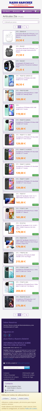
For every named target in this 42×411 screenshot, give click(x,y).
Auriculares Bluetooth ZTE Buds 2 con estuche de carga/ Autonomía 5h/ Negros (27, 50)
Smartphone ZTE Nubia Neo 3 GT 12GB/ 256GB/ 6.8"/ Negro (26, 300)
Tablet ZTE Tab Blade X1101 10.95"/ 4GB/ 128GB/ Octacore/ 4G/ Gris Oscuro (26, 227)
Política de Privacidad (8, 359)
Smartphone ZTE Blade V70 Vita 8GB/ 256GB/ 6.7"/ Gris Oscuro (27, 182)
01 (19, 27)
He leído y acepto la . (17, 363)
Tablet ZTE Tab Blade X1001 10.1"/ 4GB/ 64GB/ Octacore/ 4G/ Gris (26, 196)
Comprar (35, 42)
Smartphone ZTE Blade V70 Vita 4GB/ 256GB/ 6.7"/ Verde (27, 152)
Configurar (6, 398)
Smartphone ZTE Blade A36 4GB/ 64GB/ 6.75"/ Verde (26, 78)
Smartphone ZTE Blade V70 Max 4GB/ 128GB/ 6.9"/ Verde (27, 123)
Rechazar (13, 398)
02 (23, 27)
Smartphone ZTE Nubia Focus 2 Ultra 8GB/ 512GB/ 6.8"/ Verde (27, 270)
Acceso (17, 11)
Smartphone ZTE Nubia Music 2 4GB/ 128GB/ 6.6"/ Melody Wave (27, 93)
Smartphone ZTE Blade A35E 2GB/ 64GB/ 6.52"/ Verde (26, 108)
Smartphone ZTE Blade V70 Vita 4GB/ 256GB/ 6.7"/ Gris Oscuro (27, 137)
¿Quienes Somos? (9, 379)
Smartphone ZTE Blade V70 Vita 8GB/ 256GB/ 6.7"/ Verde (27, 167)
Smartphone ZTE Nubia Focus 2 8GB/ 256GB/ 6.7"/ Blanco (27, 211)
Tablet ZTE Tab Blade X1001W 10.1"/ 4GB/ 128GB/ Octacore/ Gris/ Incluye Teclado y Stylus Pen (27, 241)
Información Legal (28, 373)
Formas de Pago (27, 377)
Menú (7, 11)
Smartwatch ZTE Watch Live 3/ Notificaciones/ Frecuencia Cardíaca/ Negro (27, 64)
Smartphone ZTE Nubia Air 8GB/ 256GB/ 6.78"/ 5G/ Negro (25, 255)
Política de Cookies (31, 408)
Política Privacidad (9, 375)
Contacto (28, 11)
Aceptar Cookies (23, 398)
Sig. (26, 27)
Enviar (27, 367)
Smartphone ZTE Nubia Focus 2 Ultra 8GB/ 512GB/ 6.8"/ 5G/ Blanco (27, 285)
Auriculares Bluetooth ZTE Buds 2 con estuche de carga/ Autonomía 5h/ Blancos (27, 35)
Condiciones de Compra (11, 377)
